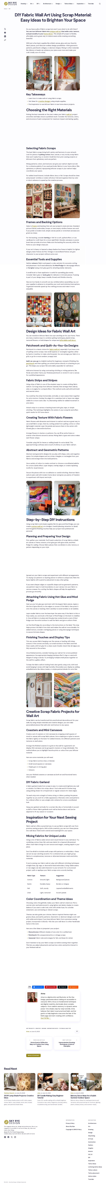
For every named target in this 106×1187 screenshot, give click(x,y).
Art (89, 1126)
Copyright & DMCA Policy (74, 1129)
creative (38, 1028)
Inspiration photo (52, 1028)
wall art (69, 114)
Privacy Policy (20, 1132)
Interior (90, 1151)
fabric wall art (54, 349)
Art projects (30, 1028)
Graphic (90, 1148)
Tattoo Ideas (92, 1164)
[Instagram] (15, 1137)
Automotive (92, 1142)
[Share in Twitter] (5, 29)
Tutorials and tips (65, 1028)
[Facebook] (8, 1137)
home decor (48, 34)
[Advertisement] (53, 133)
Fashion (90, 1145)
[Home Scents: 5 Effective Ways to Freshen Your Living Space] (39, 1043)
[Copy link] (5, 40)
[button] (100, 3)
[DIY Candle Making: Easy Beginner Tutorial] (53, 1082)
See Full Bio (45, 1018)
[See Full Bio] (50, 1018)
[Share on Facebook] (5, 33)
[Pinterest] (5, 1137)
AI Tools (90, 1139)
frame (34, 226)
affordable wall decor (68, 340)
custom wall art (37, 526)
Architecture (92, 1123)
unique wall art (55, 31)
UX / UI (90, 1154)
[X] (11, 1137)
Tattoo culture (92, 1170)
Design (90, 1132)
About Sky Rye (70, 1126)
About (5, 1132)
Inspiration (91, 1160)
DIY (9, 8)
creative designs (44, 101)
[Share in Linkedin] (5, 36)
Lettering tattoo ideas (95, 1167)
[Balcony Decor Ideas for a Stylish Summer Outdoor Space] (86, 1082)
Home (5, 8)
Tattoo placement (93, 1173)
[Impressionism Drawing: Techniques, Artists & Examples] (67, 1043)
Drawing (90, 1129)
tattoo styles (92, 1176)
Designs (44, 1028)
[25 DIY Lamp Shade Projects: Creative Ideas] (19, 1082)
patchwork (30, 363)
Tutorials (81, 1075)
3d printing (91, 1136)
